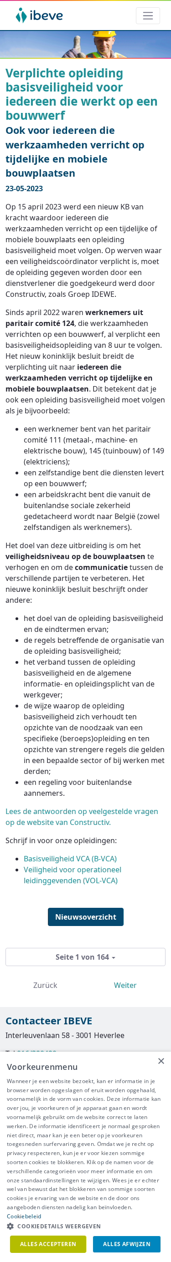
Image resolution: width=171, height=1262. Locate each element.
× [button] (160, 1061)
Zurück (45, 985)
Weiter (125, 985)
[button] (85, 1226)
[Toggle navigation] (148, 15)
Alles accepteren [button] (48, 1244)
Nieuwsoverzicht (85, 917)
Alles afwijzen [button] (126, 1244)
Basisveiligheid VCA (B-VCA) (70, 859)
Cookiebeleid (24, 1216)
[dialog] (85, 1157)
